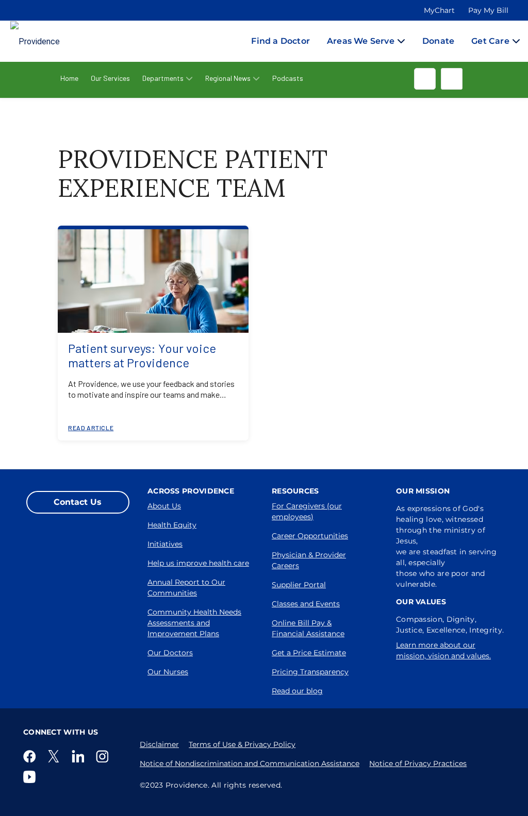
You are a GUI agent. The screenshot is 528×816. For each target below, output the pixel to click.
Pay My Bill (488, 10)
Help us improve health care (198, 563)
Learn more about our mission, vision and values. (443, 650)
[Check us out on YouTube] (31, 777)
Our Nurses (167, 671)
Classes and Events (306, 603)
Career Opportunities (310, 535)
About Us (164, 506)
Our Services (110, 78)
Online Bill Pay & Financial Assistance (308, 628)
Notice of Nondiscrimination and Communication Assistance (249, 763)
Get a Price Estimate (309, 652)
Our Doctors (170, 652)
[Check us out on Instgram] (104, 756)
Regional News (228, 78)
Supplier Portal (299, 584)
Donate (438, 41)
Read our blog (297, 690)
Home (69, 78)
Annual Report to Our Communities (186, 587)
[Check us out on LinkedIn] (80, 756)
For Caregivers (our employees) (307, 511)
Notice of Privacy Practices (418, 763)
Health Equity (171, 525)
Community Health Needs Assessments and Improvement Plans (194, 622)
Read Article (90, 427)
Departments (163, 78)
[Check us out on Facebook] (31, 756)
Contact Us (78, 502)
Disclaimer (159, 744)
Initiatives (165, 544)
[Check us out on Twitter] (55, 756)
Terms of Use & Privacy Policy (242, 744)
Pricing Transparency (310, 671)
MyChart (439, 10)
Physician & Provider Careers (309, 560)
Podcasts (287, 78)
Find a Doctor (280, 41)
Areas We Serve (360, 41)
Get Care (490, 41)
